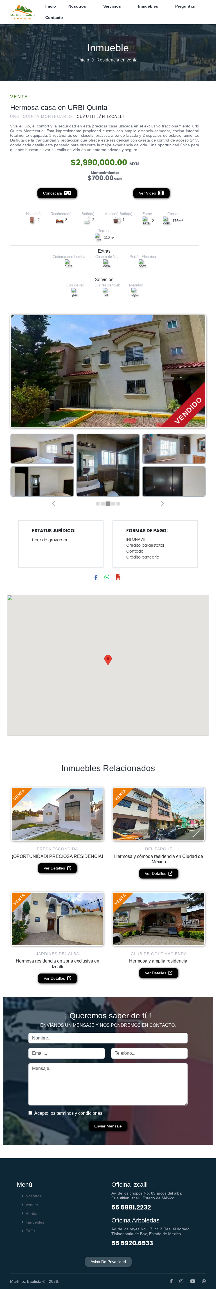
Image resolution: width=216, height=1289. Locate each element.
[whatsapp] (201, 1281)
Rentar (32, 1213)
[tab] (98, 504)
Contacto (54, 17)
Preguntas (185, 6)
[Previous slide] (53, 503)
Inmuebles (148, 6)
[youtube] (189, 1281)
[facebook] (168, 1281)
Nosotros (77, 6)
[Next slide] (162, 503)
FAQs (30, 1231)
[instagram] (178, 1281)
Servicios (112, 6)
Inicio (50, 6)
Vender (32, 1204)
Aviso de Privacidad (108, 1261)
